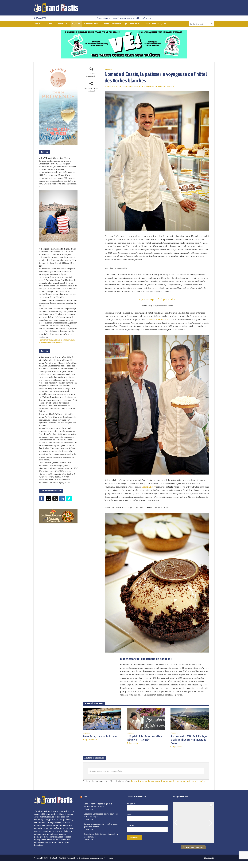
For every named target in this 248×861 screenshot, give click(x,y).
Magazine (76, 24)
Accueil (38, 24)
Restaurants (62, 24)
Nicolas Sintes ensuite (157, 319)
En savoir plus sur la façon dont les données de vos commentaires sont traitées (168, 781)
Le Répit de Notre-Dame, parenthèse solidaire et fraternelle (145, 738)
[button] (193, 841)
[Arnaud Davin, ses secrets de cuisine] (102, 718)
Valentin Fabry (149, 486)
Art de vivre (116, 24)
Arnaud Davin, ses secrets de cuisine (101, 736)
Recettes (48, 24)
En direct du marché (91, 24)
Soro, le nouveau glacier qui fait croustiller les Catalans (98, 805)
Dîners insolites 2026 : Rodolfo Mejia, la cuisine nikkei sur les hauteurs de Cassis (189, 740)
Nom (129, 814)
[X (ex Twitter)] (55, 498)
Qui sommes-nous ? (132, 24)
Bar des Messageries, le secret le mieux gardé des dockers (101, 825)
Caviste (106, 24)
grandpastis (149, 86)
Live (85, 796)
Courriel (131, 825)
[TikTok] (69, 498)
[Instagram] (48, 498)
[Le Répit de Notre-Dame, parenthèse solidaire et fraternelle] (146, 718)
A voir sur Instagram (195, 847)
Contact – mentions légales (155, 24)
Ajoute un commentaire (91, 74)
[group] (193, 822)
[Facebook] (41, 498)
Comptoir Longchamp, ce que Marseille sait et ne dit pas (101, 815)
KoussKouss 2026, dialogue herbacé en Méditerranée (101, 835)
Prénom (131, 803)
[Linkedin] (62, 498)
